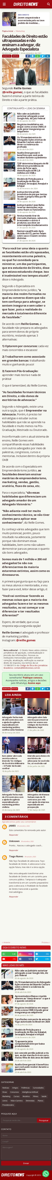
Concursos (14, 1092)
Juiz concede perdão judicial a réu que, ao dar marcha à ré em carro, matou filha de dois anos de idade (32, 1055)
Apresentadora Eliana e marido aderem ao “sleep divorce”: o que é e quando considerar (32, 998)
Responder (13, 835)
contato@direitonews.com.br (27, 668)
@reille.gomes (12, 92)
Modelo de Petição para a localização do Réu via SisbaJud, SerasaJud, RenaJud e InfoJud (32, 182)
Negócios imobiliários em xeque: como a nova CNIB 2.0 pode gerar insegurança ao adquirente (31, 128)
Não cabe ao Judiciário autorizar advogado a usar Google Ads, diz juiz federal (31, 116)
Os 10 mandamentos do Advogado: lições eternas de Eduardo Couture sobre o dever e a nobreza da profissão (31, 142)
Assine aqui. (34, 683)
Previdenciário (8, 1105)
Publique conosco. (33, 677)
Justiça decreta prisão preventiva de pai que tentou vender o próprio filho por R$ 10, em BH (32, 195)
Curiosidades (38, 1088)
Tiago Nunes (16, 856)
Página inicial (7, 31)
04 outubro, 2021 (30, 856)
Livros (4, 1101)
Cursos (16, 1096)
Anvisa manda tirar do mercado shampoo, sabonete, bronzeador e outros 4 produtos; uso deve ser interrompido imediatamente (32, 220)
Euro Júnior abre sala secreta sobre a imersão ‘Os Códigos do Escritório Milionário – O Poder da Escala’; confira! (13, 762)
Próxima (45, 942)
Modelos (26, 1096)
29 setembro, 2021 (23, 826)
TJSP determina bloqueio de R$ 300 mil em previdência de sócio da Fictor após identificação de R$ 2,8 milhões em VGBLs (32, 168)
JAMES (12, 825)
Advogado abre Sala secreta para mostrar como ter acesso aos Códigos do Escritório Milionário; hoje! (37, 722)
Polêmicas (25, 1088)
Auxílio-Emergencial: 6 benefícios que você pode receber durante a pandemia (31, 155)
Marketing (20, 31)
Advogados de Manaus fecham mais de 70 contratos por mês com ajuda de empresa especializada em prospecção (38, 800)
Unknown (14, 841)
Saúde (44, 1096)
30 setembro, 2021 (27, 841)
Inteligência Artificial (30, 1092)
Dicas (4, 1092)
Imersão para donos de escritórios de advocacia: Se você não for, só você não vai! (38, 760)
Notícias (15, 56)
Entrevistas (30, 1101)
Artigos (15, 1088)
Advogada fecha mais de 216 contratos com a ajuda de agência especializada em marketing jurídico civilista (12, 800)
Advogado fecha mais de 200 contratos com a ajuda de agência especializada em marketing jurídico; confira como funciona (12, 723)
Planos (40, 1101)
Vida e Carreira (16, 1101)
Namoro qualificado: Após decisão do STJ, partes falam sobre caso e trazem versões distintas (31, 234)
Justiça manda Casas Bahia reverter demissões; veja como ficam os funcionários (31, 207)
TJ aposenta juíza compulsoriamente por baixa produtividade (30, 1043)
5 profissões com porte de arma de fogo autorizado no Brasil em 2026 (32, 1020)
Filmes (35, 1096)
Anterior (6, 942)
